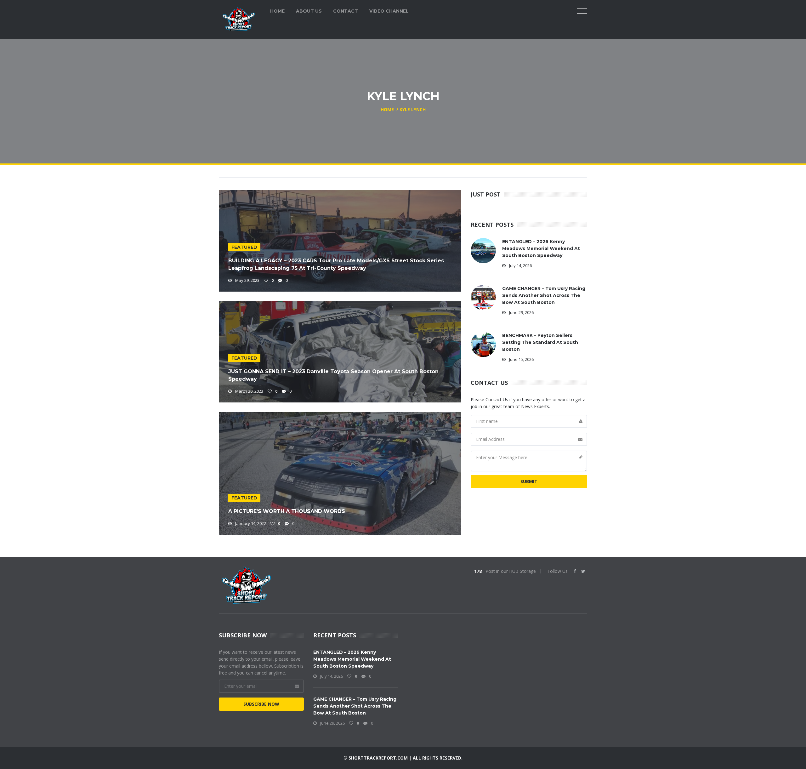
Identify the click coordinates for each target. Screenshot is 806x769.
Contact (345, 11)
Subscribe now (261, 704)
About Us (309, 11)
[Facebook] (575, 571)
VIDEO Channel (389, 11)
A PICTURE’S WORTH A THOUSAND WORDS (286, 511)
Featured (244, 247)
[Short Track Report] (238, 18)
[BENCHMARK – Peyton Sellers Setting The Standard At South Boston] (483, 344)
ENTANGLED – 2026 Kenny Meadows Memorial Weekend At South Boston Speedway (541, 248)
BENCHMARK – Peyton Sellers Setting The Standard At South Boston (540, 342)
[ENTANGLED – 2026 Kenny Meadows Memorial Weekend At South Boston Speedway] (483, 250)
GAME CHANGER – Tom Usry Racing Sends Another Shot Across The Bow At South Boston (543, 295)
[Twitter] (583, 571)
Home (277, 11)
